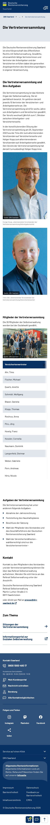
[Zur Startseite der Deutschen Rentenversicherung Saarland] (15, 6)
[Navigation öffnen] (45, 9)
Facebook (41, 723)
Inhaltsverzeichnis (12, 800)
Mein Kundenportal (17, 679)
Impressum (8, 787)
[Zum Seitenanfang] (44, 819)
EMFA (29, 800)
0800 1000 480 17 (17, 665)
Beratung (12, 691)
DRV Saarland (9, 758)
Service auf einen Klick (14, 751)
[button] (36, 819)
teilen (9, 736)
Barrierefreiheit (10, 792)
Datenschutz (32, 787)
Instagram (9, 723)
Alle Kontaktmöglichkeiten (21, 697)
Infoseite (21, 775)
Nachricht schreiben (18, 685)
